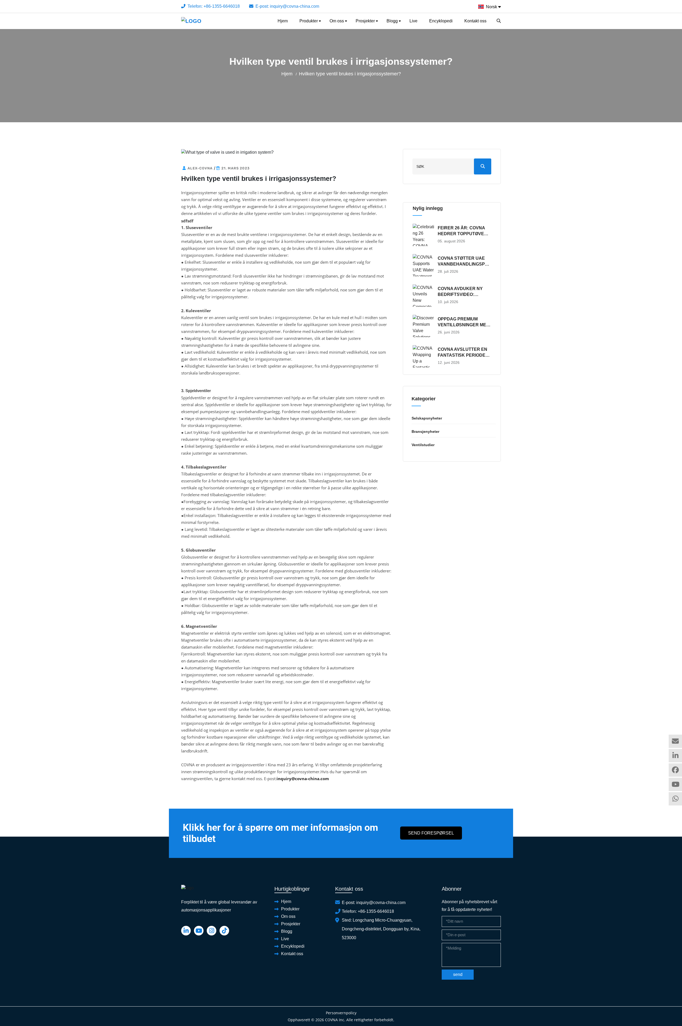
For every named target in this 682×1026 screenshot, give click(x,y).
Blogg (392, 21)
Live (413, 21)
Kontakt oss (475, 21)
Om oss (337, 21)
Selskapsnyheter (427, 418)
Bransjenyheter (425, 431)
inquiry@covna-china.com (294, 6)
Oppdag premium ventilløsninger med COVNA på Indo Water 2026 (463, 322)
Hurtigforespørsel (675, 741)
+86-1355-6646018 (222, 6)
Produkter (308, 21)
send (457, 974)
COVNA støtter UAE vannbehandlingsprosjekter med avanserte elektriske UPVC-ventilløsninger (463, 261)
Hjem (283, 21)
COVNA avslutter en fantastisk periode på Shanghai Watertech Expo (462, 352)
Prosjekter (365, 21)
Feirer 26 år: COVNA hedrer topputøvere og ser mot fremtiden (464, 231)
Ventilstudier (423, 445)
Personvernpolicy (341, 1012)
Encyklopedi (441, 21)
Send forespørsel (431, 833)
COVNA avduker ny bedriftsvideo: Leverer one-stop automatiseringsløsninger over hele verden (463, 292)
